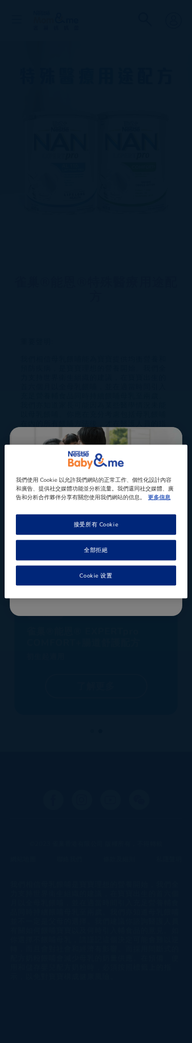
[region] (96, 521)
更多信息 (159, 497)
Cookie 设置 (95, 575)
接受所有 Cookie (96, 524)
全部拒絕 (96, 549)
